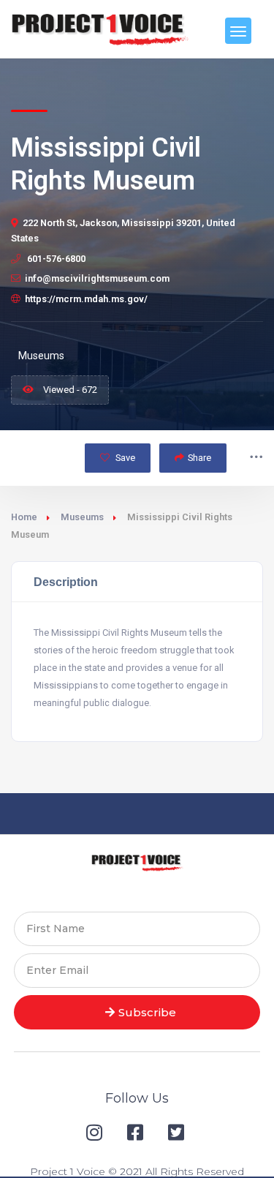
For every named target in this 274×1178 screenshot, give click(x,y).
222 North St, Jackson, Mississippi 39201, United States (123, 230)
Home (24, 516)
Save (124, 457)
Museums (82, 516)
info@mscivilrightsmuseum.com (97, 278)
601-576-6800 (55, 258)
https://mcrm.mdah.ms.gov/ (86, 298)
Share (199, 457)
